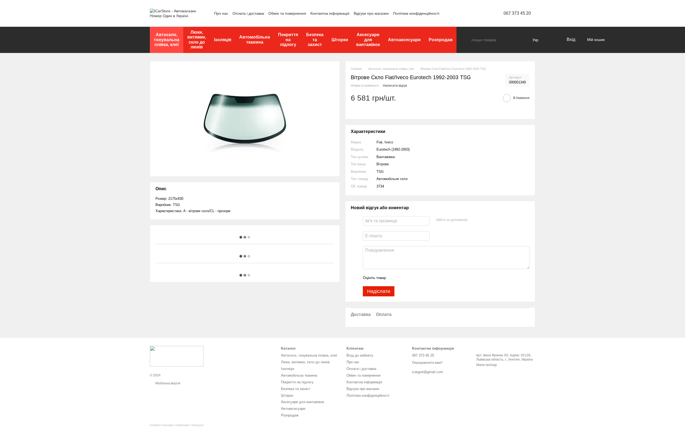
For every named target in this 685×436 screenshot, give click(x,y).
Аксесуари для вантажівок (368, 39)
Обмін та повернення (287, 13)
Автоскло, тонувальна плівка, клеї (166, 39)
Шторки (340, 39)
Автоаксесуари (404, 39)
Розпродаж (440, 39)
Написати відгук (395, 85)
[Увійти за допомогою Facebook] (473, 220)
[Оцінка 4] (420, 277)
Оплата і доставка (248, 13)
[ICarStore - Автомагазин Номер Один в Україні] (176, 356)
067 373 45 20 (517, 13)
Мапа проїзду (486, 365)
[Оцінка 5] (429, 277)
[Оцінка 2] (403, 277)
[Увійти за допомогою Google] (482, 220)
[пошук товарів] (467, 40)
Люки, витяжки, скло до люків (196, 39)
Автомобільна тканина (254, 39)
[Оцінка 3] (412, 277)
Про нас (221, 13)
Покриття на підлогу (288, 39)
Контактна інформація (329, 13)
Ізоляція (222, 39)
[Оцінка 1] (395, 277)
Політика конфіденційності (416, 13)
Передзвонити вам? (427, 363)
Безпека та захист (315, 39)
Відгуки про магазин (371, 13)
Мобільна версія (167, 383)
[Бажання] (551, 40)
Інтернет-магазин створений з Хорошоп (177, 425)
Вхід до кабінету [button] (360, 355)
